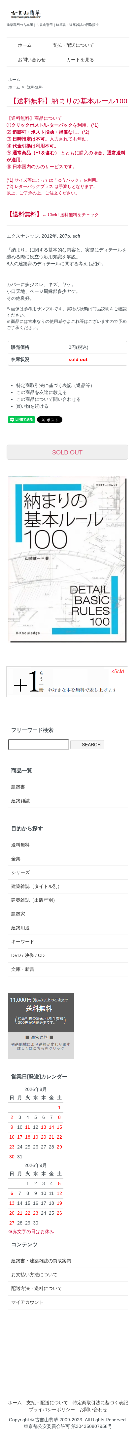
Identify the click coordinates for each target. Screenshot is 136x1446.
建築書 (18, 786)
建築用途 (20, 927)
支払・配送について (73, 45)
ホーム (25, 45)
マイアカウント (27, 1302)
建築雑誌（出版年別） (34, 900)
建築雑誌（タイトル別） (36, 886)
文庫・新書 (22, 969)
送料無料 (35, 87)
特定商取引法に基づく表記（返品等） (55, 385)
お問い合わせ (32, 59)
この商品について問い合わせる (48, 399)
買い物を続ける (32, 406)
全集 (15, 858)
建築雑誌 (20, 800)
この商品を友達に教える (41, 392)
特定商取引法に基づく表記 (100, 1402)
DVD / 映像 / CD (28, 955)
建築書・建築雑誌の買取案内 (41, 1260)
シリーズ (20, 872)
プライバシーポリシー (52, 1409)
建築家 (18, 914)
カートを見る (80, 59)
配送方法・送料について (36, 1288)
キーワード (22, 941)
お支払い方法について (34, 1274)
